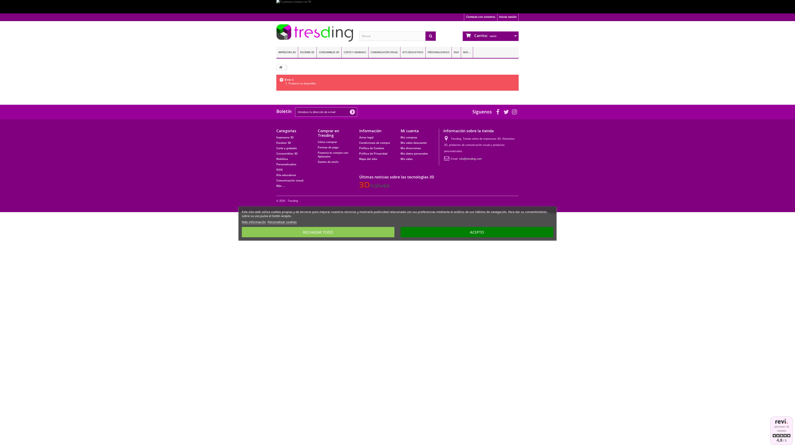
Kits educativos (412, 52)
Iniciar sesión (508, 16)
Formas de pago (328, 147)
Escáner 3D (307, 52)
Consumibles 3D (329, 52)
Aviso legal (366, 137)
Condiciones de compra (374, 142)
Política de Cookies (371, 148)
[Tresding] (314, 33)
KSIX (456, 52)
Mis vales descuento (414, 142)
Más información (254, 222)
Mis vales (407, 159)
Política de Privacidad (373, 153)
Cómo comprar (327, 142)
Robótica (282, 159)
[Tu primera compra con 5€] (397, 6)
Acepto (477, 232)
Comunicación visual (384, 52)
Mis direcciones (411, 148)
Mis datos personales (414, 153)
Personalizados (438, 52)
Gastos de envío (328, 161)
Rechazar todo (318, 232)
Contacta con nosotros (480, 16)
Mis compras (409, 137)
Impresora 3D (287, 52)
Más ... (467, 52)
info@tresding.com (470, 158)
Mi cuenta (410, 130)
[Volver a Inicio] (281, 67)
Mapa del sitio (368, 159)
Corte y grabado (355, 52)
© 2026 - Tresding (287, 200)
